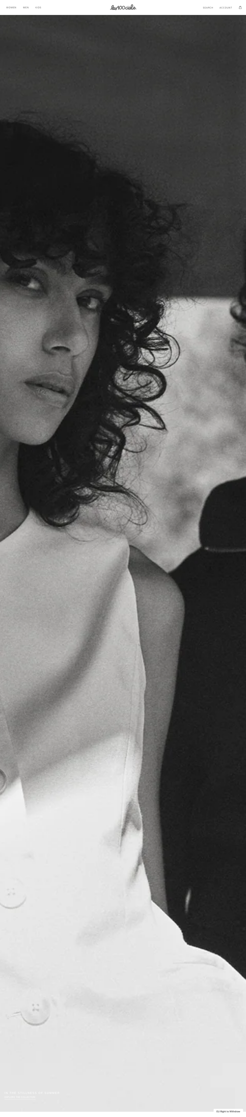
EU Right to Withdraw (228, 1111)
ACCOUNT (226, 8)
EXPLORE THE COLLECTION (20, 1097)
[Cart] (239, 7)
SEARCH (208, 8)
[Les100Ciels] (123, 7)
